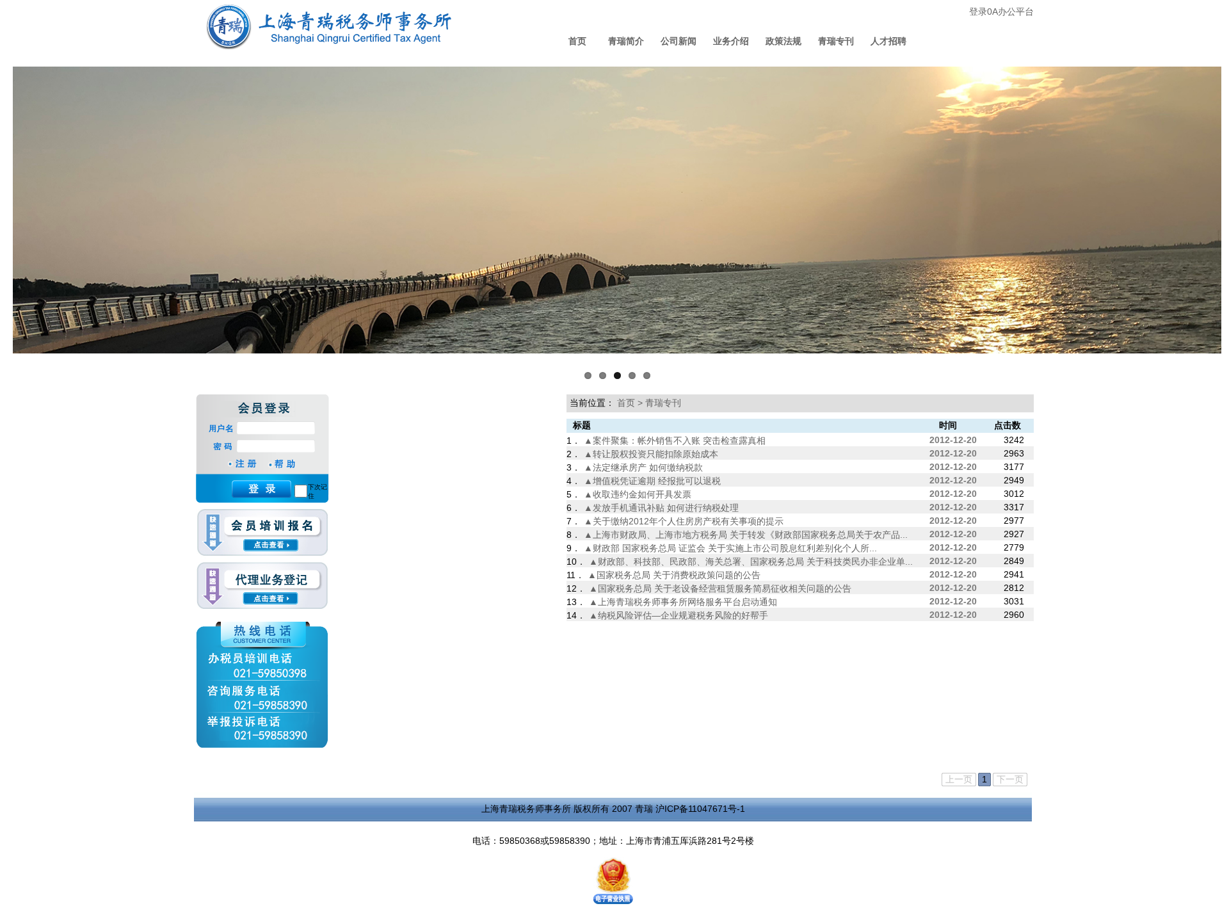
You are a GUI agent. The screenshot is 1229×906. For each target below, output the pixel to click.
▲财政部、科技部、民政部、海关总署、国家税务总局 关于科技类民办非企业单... (751, 561)
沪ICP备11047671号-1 (700, 809)
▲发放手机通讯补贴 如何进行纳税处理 (661, 508)
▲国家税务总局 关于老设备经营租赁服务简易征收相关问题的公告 (720, 588)
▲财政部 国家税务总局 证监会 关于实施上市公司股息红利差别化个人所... (730, 548)
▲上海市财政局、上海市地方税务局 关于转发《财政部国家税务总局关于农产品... (746, 535)
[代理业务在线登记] (262, 586)
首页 (577, 41)
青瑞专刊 (836, 41)
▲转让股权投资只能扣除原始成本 (651, 454)
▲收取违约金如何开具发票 (637, 494)
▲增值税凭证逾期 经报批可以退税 (652, 481)
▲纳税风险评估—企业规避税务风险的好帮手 (678, 615)
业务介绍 (731, 41)
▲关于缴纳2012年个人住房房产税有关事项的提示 (683, 521)
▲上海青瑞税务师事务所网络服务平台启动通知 (683, 602)
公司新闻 (678, 41)
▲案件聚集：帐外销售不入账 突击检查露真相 (675, 440)
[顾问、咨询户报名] (262, 535)
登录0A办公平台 (1001, 11)
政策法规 (783, 41)
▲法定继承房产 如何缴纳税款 (643, 467)
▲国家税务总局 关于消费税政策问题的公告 (674, 575)
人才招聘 (888, 41)
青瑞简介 (626, 41)
